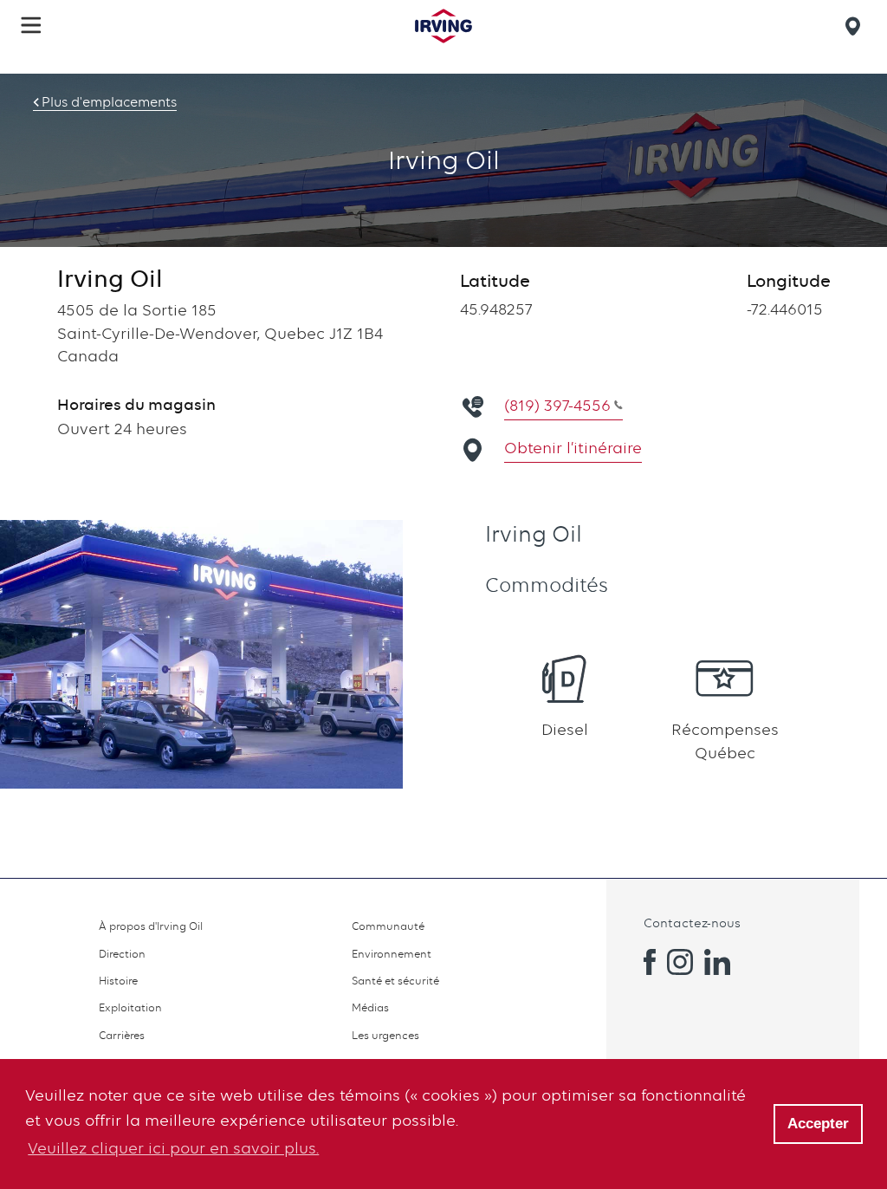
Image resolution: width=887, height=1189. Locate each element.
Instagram (680, 962)
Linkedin (717, 962)
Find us (855, 26)
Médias (370, 1007)
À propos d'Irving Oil (151, 925)
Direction (122, 953)
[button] (31, 25)
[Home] (443, 26)
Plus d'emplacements (109, 102)
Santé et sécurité (395, 980)
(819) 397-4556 (557, 405)
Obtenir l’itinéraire (573, 448)
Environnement (391, 953)
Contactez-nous (692, 922)
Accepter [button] (818, 1123)
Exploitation (130, 1007)
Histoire (118, 980)
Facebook (643, 962)
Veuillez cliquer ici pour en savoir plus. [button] (173, 1148)
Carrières (122, 1035)
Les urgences (385, 1035)
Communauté (388, 925)
